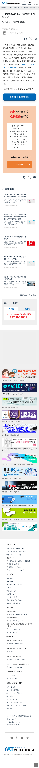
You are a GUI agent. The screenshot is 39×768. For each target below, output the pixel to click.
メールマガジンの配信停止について (19, 716)
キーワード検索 (11, 597)
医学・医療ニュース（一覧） (16, 548)
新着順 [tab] (27, 309)
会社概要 (9, 708)
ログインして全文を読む (19, 97)
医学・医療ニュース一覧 (28, 7)
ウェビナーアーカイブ (16, 570)
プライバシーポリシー (14, 702)
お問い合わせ (11, 687)
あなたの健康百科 (15, 629)
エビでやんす (11, 594)
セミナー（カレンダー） (14, 585)
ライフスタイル (11, 632)
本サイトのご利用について (15, 693)
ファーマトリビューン (16, 621)
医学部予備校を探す (13, 603)
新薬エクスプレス (15, 567)
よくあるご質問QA (12, 690)
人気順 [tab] (11, 309)
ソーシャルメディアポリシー (16, 705)
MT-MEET (12, 651)
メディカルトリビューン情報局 (19, 561)
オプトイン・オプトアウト (15, 699)
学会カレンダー (11, 591)
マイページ (10, 578)
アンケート (10, 588)
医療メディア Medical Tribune (10, 7)
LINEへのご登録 (11, 679)
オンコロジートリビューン (18, 614)
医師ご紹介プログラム (14, 600)
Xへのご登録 (10, 675)
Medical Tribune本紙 (16, 643)
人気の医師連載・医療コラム (16, 551)
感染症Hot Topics (14, 564)
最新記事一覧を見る (28, 295)
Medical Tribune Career (17, 659)
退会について (11, 719)
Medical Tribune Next (16, 667)
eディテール (10, 581)
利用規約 (9, 696)
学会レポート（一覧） (14, 555)
